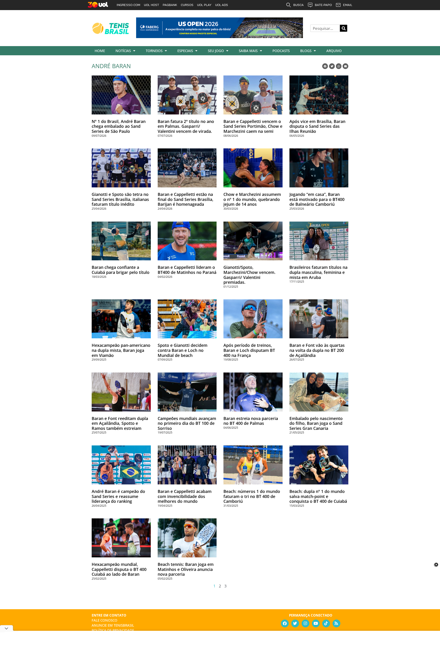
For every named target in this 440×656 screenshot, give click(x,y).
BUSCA (298, 5)
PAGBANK (170, 5)
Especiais (185, 50)
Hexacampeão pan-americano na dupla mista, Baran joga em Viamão (121, 350)
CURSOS (187, 5)
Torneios (154, 50)
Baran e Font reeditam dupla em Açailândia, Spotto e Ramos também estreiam (120, 423)
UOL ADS (221, 5)
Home (100, 50)
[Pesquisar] (343, 28)
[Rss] (336, 623)
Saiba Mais (248, 50)
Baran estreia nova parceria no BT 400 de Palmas (250, 421)
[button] (325, 66)
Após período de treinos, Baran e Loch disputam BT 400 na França (249, 350)
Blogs (305, 50)
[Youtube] (316, 623)
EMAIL (347, 5)
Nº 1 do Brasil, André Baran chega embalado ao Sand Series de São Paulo (119, 126)
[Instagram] (305, 623)
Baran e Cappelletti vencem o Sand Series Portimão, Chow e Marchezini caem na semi (252, 126)
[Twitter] (295, 623)
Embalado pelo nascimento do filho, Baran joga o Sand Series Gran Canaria (316, 423)
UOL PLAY (204, 5)
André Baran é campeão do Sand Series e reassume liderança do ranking (118, 496)
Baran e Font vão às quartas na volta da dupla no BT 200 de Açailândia (317, 350)
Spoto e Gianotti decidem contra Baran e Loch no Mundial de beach (182, 350)
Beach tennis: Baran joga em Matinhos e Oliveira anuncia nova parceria (186, 569)
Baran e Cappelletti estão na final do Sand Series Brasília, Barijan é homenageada (185, 199)
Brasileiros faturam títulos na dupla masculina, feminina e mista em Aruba (318, 272)
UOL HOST (151, 5)
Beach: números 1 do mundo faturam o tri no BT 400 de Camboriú (251, 496)
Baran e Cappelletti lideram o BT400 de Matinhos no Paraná (187, 269)
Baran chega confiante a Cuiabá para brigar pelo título (120, 269)
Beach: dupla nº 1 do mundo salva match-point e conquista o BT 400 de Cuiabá (318, 496)
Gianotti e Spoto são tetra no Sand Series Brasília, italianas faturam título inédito (120, 199)
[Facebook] (285, 623)
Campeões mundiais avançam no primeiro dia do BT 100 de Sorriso (187, 423)
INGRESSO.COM (128, 5)
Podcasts (281, 50)
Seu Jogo (216, 50)
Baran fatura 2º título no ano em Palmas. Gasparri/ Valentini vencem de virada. (186, 126)
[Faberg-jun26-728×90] (219, 36)
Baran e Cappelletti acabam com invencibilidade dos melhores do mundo (185, 496)
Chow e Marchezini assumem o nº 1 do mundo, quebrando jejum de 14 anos (252, 199)
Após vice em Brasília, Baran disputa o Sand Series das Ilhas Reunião (317, 126)
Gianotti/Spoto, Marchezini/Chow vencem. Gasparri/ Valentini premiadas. (249, 274)
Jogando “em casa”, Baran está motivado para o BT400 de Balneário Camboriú (316, 199)
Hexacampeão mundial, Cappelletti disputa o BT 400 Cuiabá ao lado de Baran (119, 569)
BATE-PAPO (323, 5)
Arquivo (334, 50)
